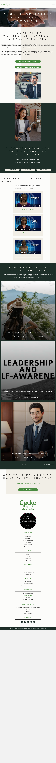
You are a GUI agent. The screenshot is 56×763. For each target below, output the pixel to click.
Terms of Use (43, 628)
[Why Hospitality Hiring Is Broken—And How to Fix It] (28, 431)
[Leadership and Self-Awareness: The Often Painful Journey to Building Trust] (28, 370)
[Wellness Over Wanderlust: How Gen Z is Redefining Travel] (28, 310)
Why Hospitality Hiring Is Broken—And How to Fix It (28, 454)
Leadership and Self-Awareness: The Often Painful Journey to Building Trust (28, 392)
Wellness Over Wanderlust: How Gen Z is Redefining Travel (28, 333)
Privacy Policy (36, 628)
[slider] (27, 252)
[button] (53, 4)
